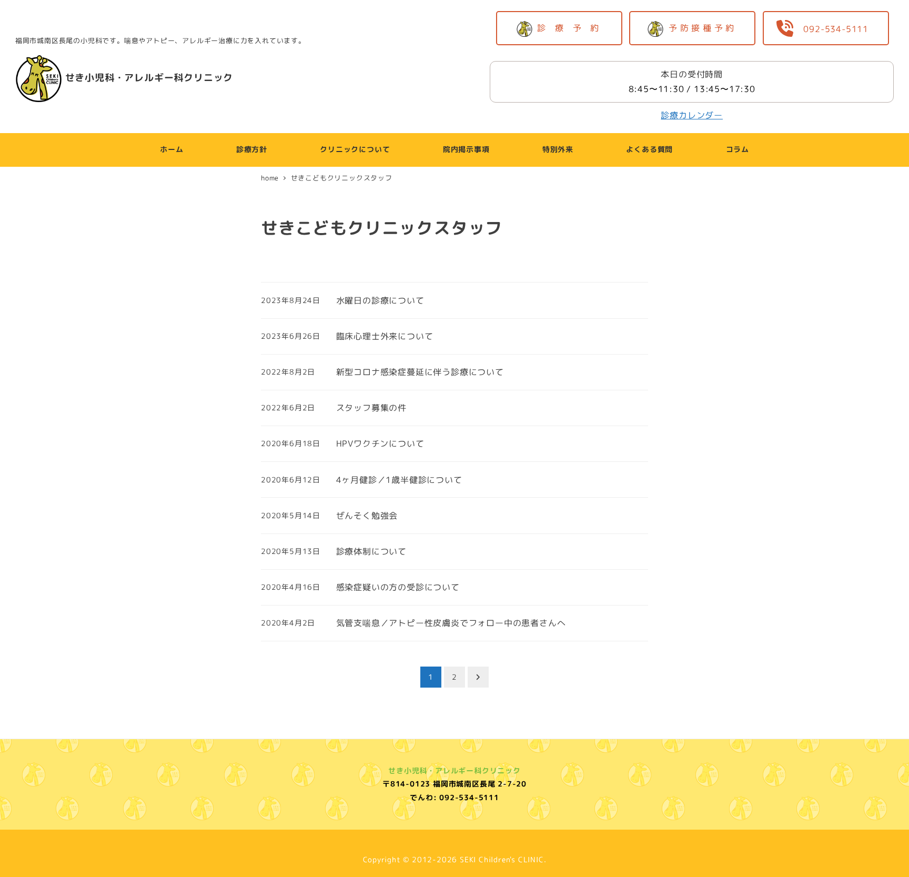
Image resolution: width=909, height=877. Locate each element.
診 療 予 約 (571, 28)
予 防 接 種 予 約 (704, 28)
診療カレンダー (692, 115)
